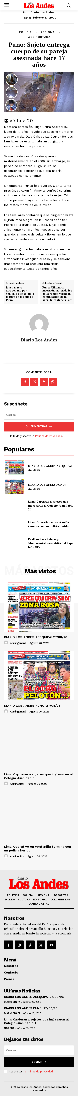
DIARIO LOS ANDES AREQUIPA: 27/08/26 (35, 637)
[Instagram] (19, 944)
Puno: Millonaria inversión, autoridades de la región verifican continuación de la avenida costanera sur (57, 294)
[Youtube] (51, 944)
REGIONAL (48, 32)
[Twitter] (34, 382)
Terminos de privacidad (38, 1071)
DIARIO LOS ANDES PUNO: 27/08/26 (32, 705)
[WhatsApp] (53, 382)
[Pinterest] (44, 382)
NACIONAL (10, 1028)
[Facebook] (25, 382)
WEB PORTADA (39, 36)
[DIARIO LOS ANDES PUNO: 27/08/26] (14, 486)
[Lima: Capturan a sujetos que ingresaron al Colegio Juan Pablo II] (14, 505)
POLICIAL (26, 32)
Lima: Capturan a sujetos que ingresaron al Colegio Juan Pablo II (50, 505)
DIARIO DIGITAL (13, 1002)
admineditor (17, 783)
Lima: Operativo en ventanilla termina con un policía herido (49, 524)
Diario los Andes (42, 12)
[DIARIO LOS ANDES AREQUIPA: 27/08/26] (14, 467)
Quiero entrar (37, 426)
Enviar (37, 1061)
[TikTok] (30, 944)
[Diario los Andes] (39, 323)
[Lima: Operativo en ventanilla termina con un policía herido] (14, 524)
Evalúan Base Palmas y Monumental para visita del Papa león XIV (50, 543)
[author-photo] (6, 643)
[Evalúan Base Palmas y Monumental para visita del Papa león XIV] (14, 543)
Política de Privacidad (48, 436)
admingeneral (18, 643)
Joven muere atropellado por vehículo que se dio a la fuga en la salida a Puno (20, 294)
